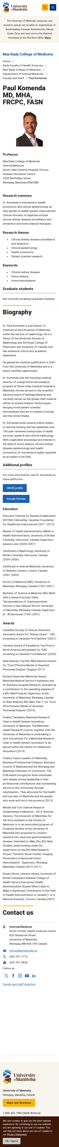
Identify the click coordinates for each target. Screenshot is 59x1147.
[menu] (53, 7)
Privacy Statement (17, 1134)
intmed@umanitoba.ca (23, 950)
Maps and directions (19, 1102)
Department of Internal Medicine (23, 74)
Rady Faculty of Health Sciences (23, 65)
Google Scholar (16, 498)
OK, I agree (11, 1141)
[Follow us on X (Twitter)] (6, 975)
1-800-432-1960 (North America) (21, 1113)
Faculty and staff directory (19, 984)
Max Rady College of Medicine (28, 54)
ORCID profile (15, 488)
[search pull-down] (45, 7)
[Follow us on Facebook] (13, 975)
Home (6, 61)
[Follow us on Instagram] (20, 975)
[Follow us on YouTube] (27, 975)
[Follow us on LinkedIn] (34, 975)
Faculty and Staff (13, 78)
